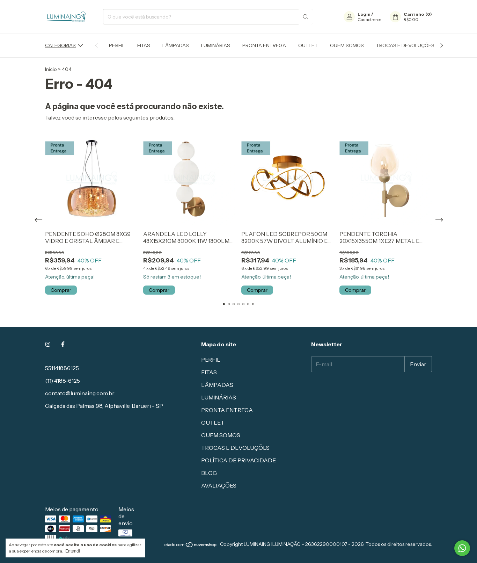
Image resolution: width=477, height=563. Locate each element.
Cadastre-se (369, 19)
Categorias (60, 45)
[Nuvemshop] (190, 546)
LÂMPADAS (175, 45)
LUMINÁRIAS (215, 45)
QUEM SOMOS (347, 45)
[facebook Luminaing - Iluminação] (63, 344)
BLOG (209, 472)
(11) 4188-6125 (62, 380)
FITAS (143, 45)
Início (51, 69)
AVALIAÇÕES (218, 485)
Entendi (72, 551)
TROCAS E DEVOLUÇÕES (405, 45)
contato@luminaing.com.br (80, 393)
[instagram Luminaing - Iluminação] (48, 344)
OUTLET (308, 45)
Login (364, 14)
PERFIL (117, 45)
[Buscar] (306, 16)
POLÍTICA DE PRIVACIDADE (238, 460)
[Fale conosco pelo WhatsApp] (462, 548)
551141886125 (62, 367)
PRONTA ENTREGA (264, 45)
